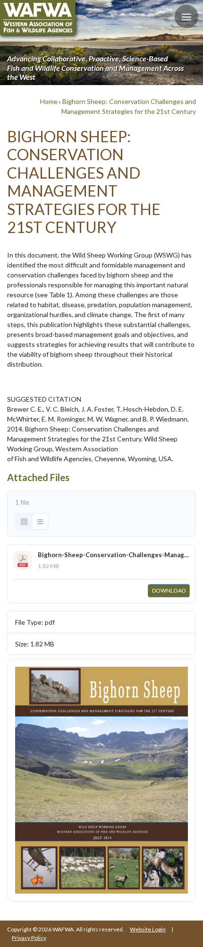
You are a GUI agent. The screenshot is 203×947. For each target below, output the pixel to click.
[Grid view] (24, 521)
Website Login (148, 929)
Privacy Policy (29, 937)
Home (49, 101)
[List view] (40, 521)
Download (169, 590)
